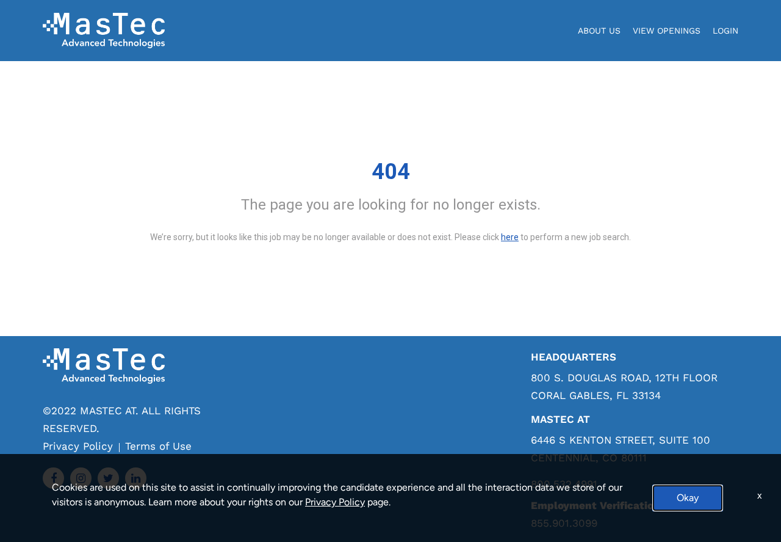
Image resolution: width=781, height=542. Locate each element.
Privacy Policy (78, 446)
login (725, 30)
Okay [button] (688, 498)
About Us (599, 30)
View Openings (666, 30)
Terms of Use (158, 446)
